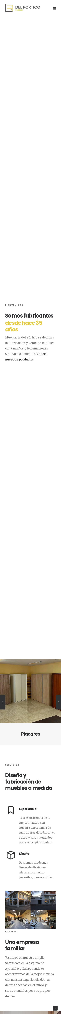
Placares (30, 734)
